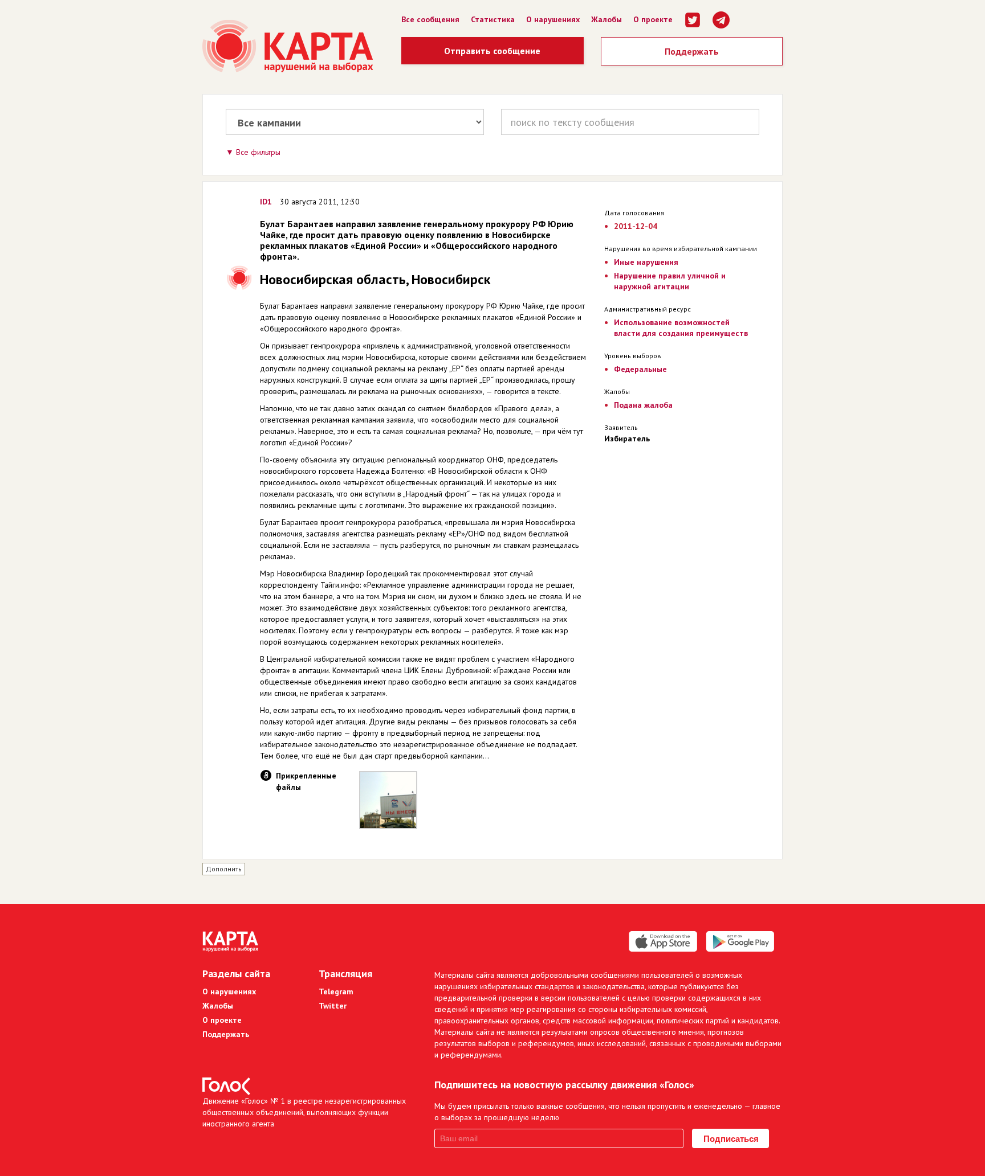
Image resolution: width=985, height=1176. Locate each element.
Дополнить (224, 868)
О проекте (653, 19)
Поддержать (692, 51)
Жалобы (606, 19)
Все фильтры (258, 152)
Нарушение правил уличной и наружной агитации (670, 281)
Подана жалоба (643, 405)
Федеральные (640, 369)
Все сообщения (430, 19)
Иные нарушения (646, 262)
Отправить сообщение (492, 50)
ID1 (266, 201)
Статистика (493, 19)
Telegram (336, 991)
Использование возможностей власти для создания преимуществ (681, 327)
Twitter (333, 1006)
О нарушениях (553, 19)
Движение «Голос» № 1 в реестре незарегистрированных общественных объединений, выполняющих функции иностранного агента (304, 1112)
